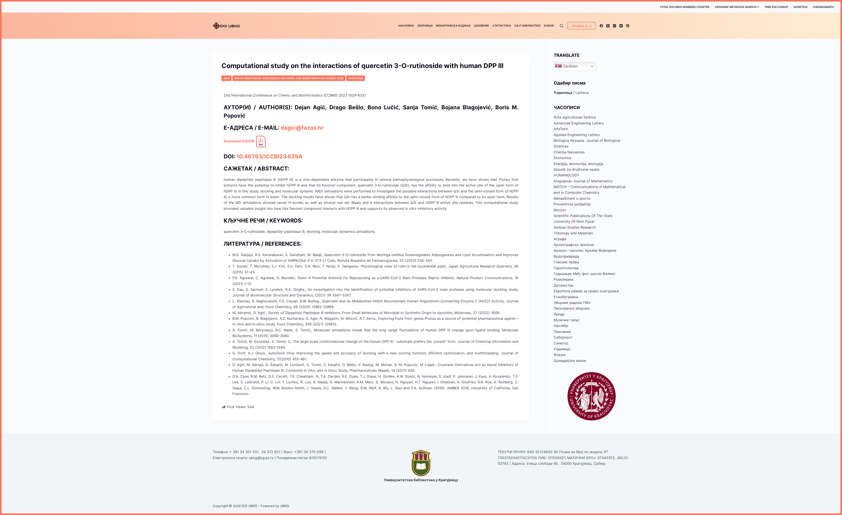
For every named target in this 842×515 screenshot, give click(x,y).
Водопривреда (566, 256)
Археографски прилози (574, 244)
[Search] (561, 25)
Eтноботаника (566, 297)
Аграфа (560, 239)
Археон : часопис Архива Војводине (585, 250)
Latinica (582, 92)
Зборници (425, 25)
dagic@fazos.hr (302, 127)
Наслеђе (561, 325)
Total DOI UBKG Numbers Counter (684, 7)
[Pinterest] (627, 25)
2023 (226, 78)
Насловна (406, 25)
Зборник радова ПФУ (572, 302)
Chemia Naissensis (569, 152)
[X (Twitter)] (608, 25)
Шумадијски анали (570, 360)
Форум (559, 354)
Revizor (560, 210)
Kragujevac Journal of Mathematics (583, 181)
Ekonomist (562, 158)
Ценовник (481, 25)
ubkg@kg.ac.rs (581, 25)
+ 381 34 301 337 (243, 452)
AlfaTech (561, 129)
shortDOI (800, 7)
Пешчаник (562, 331)
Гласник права (566, 262)
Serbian (570, 66)
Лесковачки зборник (572, 308)
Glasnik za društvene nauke (576, 169)
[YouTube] (621, 25)
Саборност (563, 337)
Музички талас (567, 320)
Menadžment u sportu (572, 198)
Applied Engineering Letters (577, 135)
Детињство (564, 285)
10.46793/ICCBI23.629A (269, 156)
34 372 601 (271, 452)
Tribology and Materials (573, 233)
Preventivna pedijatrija (572, 204)
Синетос (561, 343)
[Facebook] (601, 25)
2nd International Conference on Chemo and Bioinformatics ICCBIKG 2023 (289, 78)
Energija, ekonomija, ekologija (578, 163)
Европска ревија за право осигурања (586, 291)
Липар (559, 314)
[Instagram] (614, 25)
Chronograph (823, 7)
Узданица (562, 349)
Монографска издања (453, 25)
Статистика (501, 25)
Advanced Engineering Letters (579, 123)
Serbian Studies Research (575, 227)
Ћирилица (563, 92)
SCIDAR (549, 25)
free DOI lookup (776, 7)
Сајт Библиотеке (527, 25)
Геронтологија (566, 268)
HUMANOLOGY (566, 175)
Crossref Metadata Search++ (737, 7)
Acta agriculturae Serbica (575, 117)
